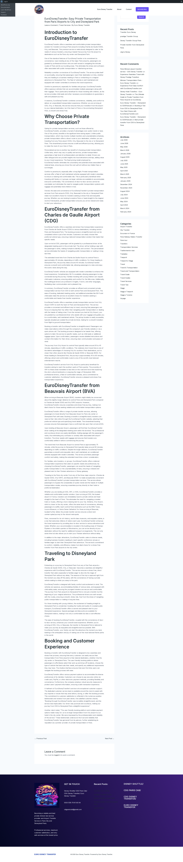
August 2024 (125, 191)
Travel (122, 264)
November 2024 (126, 188)
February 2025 (125, 178)
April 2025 (124, 171)
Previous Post (41, 738)
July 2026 (124, 140)
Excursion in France (127, 233)
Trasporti (123, 257)
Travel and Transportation (129, 271)
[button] (142, 9)
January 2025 (125, 181)
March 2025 (124, 174)
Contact (129, 9)
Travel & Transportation (129, 268)
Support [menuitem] (3, 12)
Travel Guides (125, 278)
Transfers (123, 244)
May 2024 (124, 201)
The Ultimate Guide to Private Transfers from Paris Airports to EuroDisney (132, 97)
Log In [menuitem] (6, 1)
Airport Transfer (126, 227)
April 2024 (124, 205)
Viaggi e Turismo (126, 295)
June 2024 (124, 198)
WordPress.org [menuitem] (5, 5)
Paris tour (123, 240)
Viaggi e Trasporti (126, 292)
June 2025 (124, 164)
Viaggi (122, 288)
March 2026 (124, 150)
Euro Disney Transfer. (106, 854)
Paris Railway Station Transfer (131, 237)
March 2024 (124, 208)
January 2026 (125, 154)
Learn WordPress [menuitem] (6, 10)
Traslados (123, 254)
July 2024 (124, 195)
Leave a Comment (51, 25)
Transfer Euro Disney (128, 32)
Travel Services (64, 25)
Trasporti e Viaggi (126, 261)
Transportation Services (129, 247)
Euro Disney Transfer (104, 9)
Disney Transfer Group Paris (130, 41)
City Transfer (125, 230)
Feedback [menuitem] (4, 14)
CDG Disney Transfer (71, 793)
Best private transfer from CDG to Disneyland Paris (132, 122)
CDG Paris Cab (81, 791)
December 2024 (126, 184)
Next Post (109, 738)
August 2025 (124, 157)
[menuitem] (1, 1)
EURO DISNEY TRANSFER (45, 854)
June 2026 (124, 143)
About (119, 9)
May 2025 (123, 167)
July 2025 (123, 160)
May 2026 (124, 147)
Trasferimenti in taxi (127, 250)
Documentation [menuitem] (5, 7)
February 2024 (125, 212)
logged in (57, 755)
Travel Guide (124, 274)
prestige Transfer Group (129, 36)
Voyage (123, 298)
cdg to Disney (125, 52)
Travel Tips (124, 285)
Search (141, 17)
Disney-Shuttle (69, 791)
